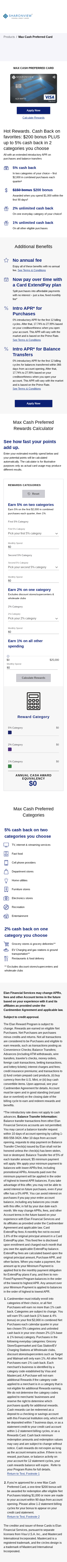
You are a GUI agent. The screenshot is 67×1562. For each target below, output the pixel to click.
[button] (33, 118)
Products (9, 36)
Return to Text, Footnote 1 (23, 1473)
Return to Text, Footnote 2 (23, 1516)
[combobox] (33, 533)
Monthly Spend (15, 543)
